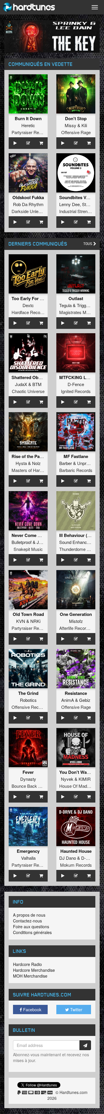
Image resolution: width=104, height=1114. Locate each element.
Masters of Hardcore (31, 470)
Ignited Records (76, 391)
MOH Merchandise (30, 976)
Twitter (75, 1009)
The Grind (28, 693)
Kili (84, 125)
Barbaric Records (75, 470)
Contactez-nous (27, 921)
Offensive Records (29, 707)
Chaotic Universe (28, 391)
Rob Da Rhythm (28, 204)
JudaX (21, 384)
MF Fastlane (76, 456)
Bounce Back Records (33, 786)
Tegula (65, 305)
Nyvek (67, 779)
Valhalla (28, 858)
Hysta (21, 463)
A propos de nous (29, 915)
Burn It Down (28, 118)
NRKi (35, 621)
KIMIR (85, 779)
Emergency (28, 851)
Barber (65, 463)
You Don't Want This (80, 772)
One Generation (76, 614)
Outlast (75, 298)
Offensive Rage (76, 132)
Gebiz (84, 700)
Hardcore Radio (27, 964)
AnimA (67, 700)
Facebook (31, 1009)
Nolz (36, 463)
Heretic (28, 125)
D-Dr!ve (88, 858)
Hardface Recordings (32, 312)
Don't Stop (76, 118)
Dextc (28, 305)
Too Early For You (30, 298)
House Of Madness (77, 786)
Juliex (42, 542)
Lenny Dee (69, 204)
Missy (70, 125)
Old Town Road (28, 614)
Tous (88, 243)
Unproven (86, 463)
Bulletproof (21, 542)
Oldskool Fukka (28, 197)
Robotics (28, 700)
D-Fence (76, 384)
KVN (20, 621)
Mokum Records (76, 865)
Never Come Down (30, 535)
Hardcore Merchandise (34, 970)
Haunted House (76, 851)
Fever (28, 772)
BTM (37, 384)
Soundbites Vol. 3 (76, 197)
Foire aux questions (31, 926)
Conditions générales (32, 932)
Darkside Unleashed (31, 211)
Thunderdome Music (78, 549)
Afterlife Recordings (77, 628)
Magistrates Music (76, 312)
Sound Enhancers (76, 542)
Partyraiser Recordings (33, 132)
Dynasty (28, 779)
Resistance (76, 693)
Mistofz (76, 621)
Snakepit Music (28, 549)
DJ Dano (67, 858)
